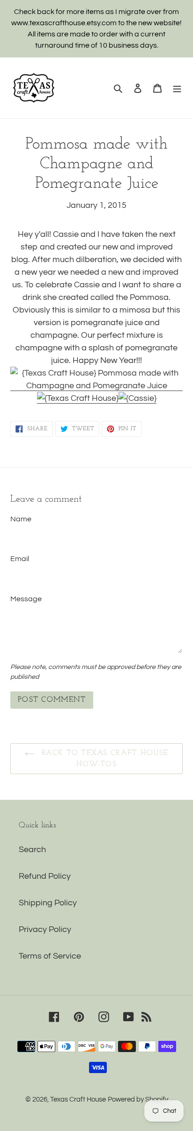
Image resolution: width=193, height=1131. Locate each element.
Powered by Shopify (138, 1099)
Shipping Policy (48, 902)
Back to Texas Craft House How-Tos (103, 758)
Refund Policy (45, 876)
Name (20, 519)
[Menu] (177, 88)
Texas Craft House (78, 1099)
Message (26, 599)
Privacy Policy (45, 929)
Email (19, 558)
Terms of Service (50, 956)
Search (32, 849)
